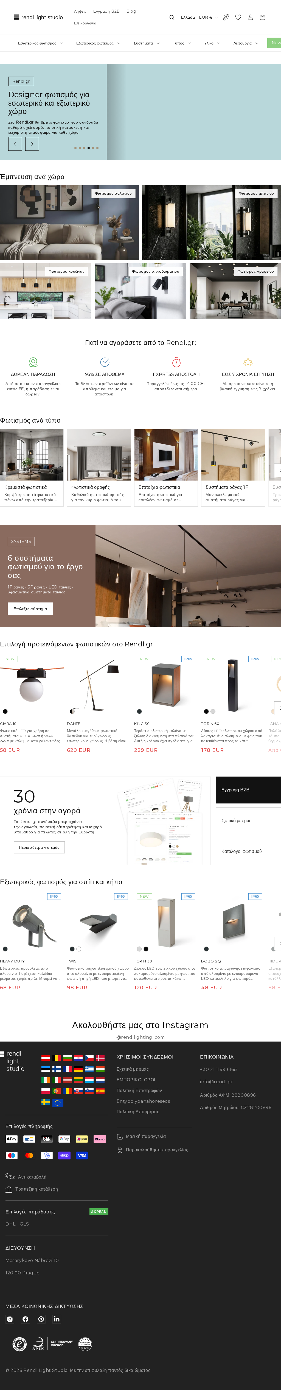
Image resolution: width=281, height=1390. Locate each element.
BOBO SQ (211, 961)
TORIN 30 (143, 961)
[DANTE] (99, 685)
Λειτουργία (243, 43)
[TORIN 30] (166, 922)
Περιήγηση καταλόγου (39, 847)
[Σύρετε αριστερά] (15, 144)
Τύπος (178, 43)
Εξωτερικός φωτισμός (95, 43)
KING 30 (142, 724)
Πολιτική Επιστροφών (139, 1090)
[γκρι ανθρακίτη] (139, 711)
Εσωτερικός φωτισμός (37, 43)
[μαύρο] (5, 711)
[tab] (75, 148)
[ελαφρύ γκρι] (212, 711)
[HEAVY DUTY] (32, 922)
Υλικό (208, 43)
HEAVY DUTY (12, 961)
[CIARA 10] (32, 685)
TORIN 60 (210, 724)
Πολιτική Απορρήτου (138, 1111)
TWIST (73, 961)
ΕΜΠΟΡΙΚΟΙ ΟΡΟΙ (136, 1079)
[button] (172, 17)
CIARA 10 (8, 724)
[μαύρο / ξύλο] (72, 711)
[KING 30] (166, 685)
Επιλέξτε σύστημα (30, 608)
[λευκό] (78, 949)
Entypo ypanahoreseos (143, 1101)
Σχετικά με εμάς (133, 1069)
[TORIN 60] (233, 685)
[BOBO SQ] (233, 922)
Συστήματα (143, 43)
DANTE (73, 724)
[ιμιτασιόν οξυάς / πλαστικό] (273, 711)
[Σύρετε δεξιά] (32, 144)
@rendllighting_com (140, 1037)
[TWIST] (99, 922)
